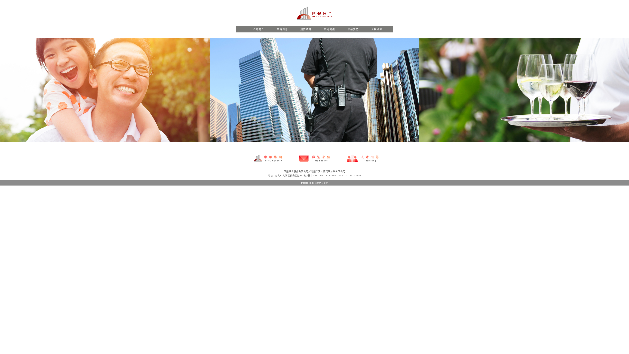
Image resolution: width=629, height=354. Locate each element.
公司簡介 (258, 29)
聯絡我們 (353, 29)
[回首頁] (314, 13)
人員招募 (376, 29)
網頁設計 (323, 183)
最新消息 (282, 29)
